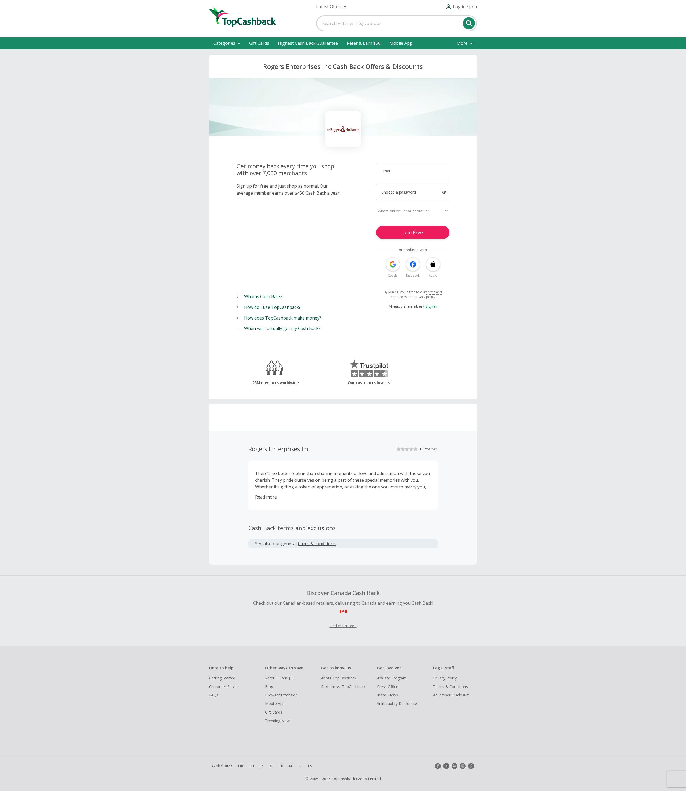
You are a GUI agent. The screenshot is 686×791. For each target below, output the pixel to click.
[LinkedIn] (454, 766)
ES (310, 765)
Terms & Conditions (450, 686)
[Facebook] (438, 766)
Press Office (387, 686)
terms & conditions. (317, 544)
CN (251, 765)
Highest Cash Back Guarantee (308, 43)
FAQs (213, 694)
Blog (269, 686)
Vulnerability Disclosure (397, 703)
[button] (331, 6)
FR (281, 765)
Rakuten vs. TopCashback (343, 686)
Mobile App (400, 43)
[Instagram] (463, 766)
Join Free (413, 232)
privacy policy (424, 297)
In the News (387, 694)
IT (301, 765)
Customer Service (224, 686)
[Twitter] (446, 766)
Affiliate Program (392, 678)
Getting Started (222, 678)
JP (261, 765)
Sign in (431, 306)
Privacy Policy (445, 678)
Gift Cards (259, 43)
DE (270, 765)
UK (240, 765)
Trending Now (277, 720)
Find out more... (343, 625)
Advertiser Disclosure (451, 694)
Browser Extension (281, 694)
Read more (266, 497)
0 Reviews (429, 448)
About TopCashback (338, 678)
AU (291, 765)
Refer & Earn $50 (364, 43)
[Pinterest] (471, 766)
